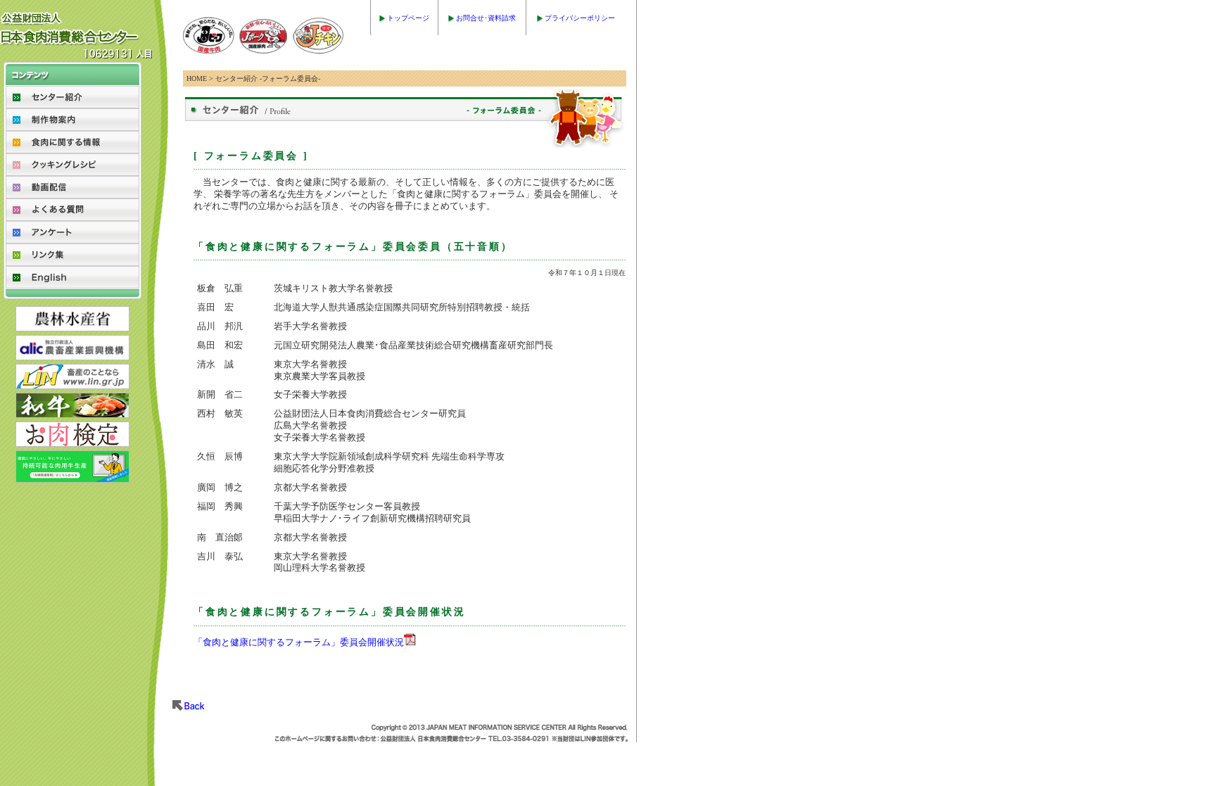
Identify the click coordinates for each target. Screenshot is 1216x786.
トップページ (408, 18)
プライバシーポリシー (580, 18)
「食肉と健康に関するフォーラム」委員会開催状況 (299, 642)
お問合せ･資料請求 (486, 18)
